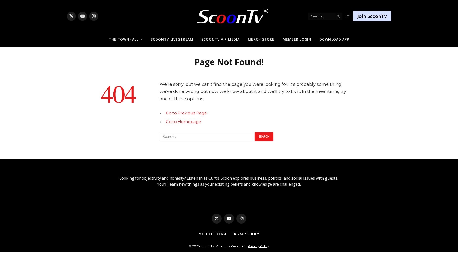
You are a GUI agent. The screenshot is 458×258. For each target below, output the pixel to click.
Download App (334, 39)
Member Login (297, 39)
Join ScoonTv (372, 16)
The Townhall (123, 39)
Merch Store (261, 39)
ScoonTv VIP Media (220, 39)
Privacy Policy (246, 234)
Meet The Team (212, 234)
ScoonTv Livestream (172, 39)
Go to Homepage (183, 121)
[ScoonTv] (229, 15)
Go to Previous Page (186, 113)
